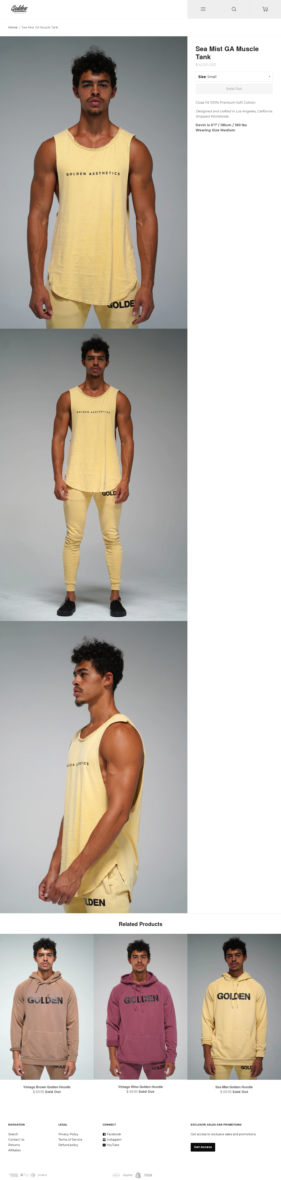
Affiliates (14, 1150)
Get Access (203, 1147)
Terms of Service (70, 1139)
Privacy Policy (68, 1134)
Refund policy (68, 1145)
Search (13, 1134)
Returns (14, 1145)
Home (12, 27)
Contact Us (16, 1139)
